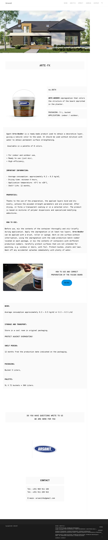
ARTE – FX (57, 535)
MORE (66, 283)
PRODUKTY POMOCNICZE (67, 535)
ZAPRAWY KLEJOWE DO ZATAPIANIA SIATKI (65, 532)
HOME (56, 526)
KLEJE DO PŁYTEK (68, 534)
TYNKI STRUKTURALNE (60, 528)
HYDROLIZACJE (59, 534)
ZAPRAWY (100, 530)
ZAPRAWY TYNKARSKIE (60, 531)
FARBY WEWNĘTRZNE (80, 529)
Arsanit (8, 3)
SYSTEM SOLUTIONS (79, 535)
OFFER (101, 527)
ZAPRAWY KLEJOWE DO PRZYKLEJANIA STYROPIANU (89, 532)
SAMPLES (57, 537)
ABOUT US (61, 526)
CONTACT (63, 537)
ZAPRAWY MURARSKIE (72, 531)
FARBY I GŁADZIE (59, 529)
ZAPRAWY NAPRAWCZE (84, 531)
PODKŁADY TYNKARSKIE (73, 528)
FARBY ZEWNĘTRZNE (69, 529)
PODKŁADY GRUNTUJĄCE (92, 534)
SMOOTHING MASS (91, 529)
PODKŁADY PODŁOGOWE (79, 534)
